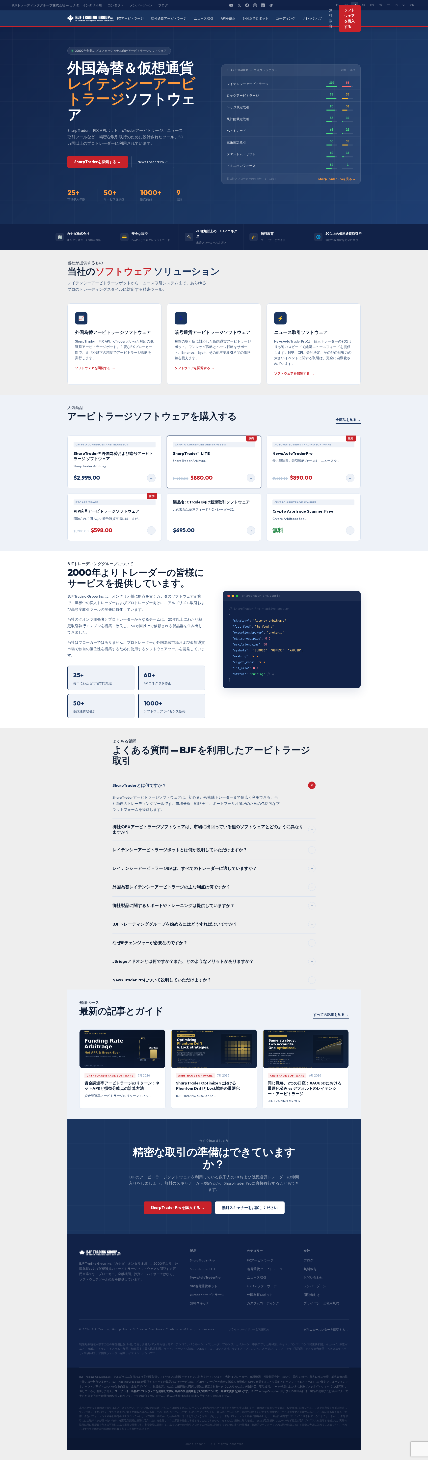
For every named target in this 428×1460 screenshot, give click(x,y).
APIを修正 (228, 18)
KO (372, 5)
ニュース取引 (203, 18)
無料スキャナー (201, 1303)
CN (412, 5)
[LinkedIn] (263, 5)
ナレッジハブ (312, 18)
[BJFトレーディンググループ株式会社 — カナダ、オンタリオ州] (90, 18)
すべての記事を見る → (331, 1014)
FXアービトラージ (130, 18)
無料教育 (330, 18)
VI (403, 5)
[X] (239, 5)
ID (396, 5)
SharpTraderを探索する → (97, 161)
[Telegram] (271, 5)
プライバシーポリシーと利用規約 (248, 1329)
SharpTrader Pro (202, 1260)
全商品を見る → (348, 419)
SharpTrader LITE (203, 1269)
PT (388, 5)
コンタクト (116, 5)
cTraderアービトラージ (207, 1295)
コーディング (285, 18)
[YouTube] (231, 5)
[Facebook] (247, 5)
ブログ (163, 5)
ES (380, 5)
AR (363, 5)
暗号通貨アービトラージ (169, 18)
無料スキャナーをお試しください (250, 1207)
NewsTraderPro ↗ (152, 162)
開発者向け (312, 1295)
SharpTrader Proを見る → (336, 179)
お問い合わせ (313, 1277)
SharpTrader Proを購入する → (178, 1207)
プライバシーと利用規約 (321, 1303)
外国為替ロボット (255, 18)
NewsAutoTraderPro (205, 1277)
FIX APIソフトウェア (262, 1286)
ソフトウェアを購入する (349, 18)
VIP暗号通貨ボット (203, 1286)
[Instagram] (255, 5)
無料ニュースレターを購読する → (326, 1329)
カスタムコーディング (263, 1303)
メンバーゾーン (141, 5)
